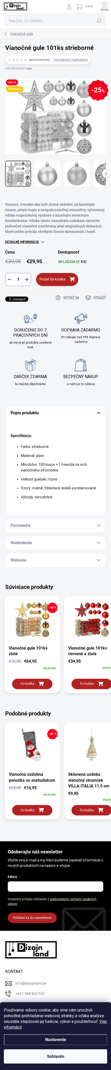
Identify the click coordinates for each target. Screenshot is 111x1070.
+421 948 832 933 (30, 994)
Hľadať (99, 21)
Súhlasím (55, 1056)
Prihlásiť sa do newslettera (32, 918)
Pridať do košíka (52, 279)
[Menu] (104, 6)
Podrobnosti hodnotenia (71, 60)
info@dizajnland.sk (30, 983)
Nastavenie (55, 1039)
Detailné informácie (22, 242)
